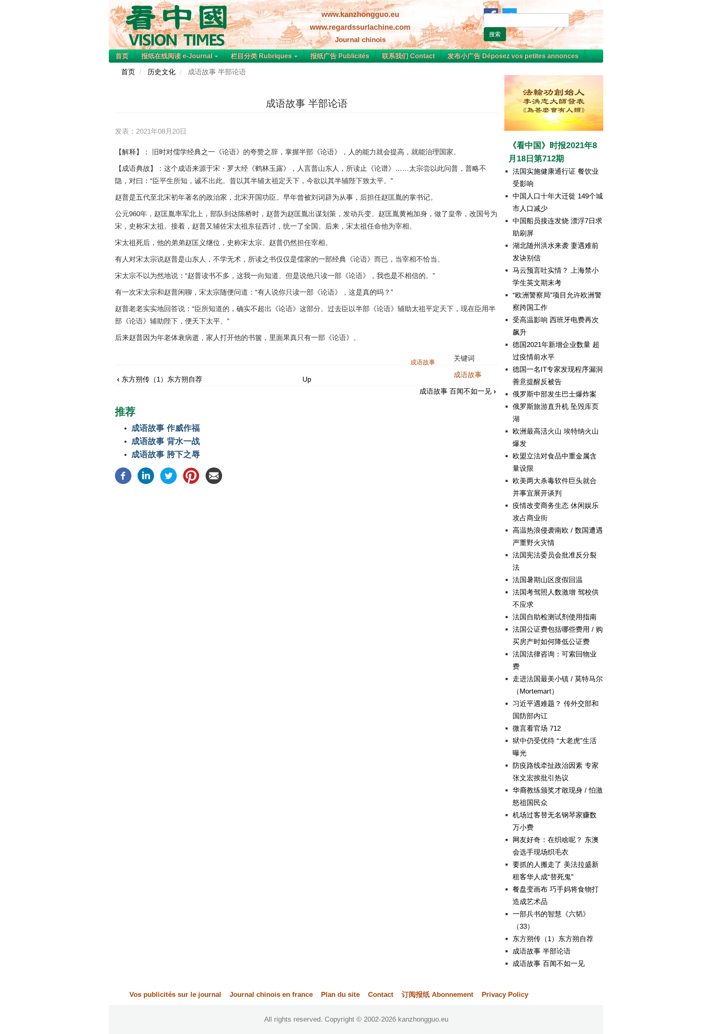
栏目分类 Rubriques (262, 55)
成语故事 (468, 375)
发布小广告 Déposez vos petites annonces (512, 55)
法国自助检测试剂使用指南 (555, 617)
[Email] (214, 475)
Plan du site (340, 995)
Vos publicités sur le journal (175, 995)
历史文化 (162, 72)
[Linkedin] (146, 475)
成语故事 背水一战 (165, 441)
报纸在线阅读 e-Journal (177, 55)
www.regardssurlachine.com (360, 27)
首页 (122, 55)
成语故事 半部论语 (542, 951)
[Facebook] (123, 475)
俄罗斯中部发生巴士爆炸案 (555, 394)
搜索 (495, 34)
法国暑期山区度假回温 (548, 580)
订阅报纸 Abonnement (437, 995)
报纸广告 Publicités (339, 55)
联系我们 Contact (408, 55)
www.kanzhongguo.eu (360, 14)
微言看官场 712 (537, 728)
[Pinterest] (191, 475)
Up (306, 379)
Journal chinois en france (271, 995)
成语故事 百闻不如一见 (457, 391)
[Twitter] (168, 475)
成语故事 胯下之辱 (165, 454)
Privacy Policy (505, 995)
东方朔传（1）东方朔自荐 (159, 379)
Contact (380, 995)
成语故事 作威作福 (165, 427)
